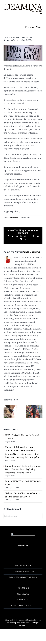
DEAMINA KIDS (23, 565)
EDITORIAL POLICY (23, 605)
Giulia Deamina (12, 218)
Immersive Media (23, 623)
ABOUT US (23, 588)
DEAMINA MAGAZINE (23, 571)
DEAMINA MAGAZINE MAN (23, 577)
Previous (29, 27)
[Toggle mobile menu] (41, 14)
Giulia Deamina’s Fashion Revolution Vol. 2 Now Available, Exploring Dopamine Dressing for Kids (23, 469)
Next (38, 27)
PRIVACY (23, 599)
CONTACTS (23, 594)
